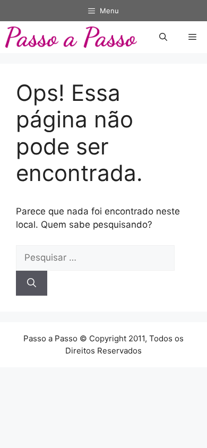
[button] (163, 37)
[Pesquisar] (31, 283)
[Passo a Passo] (71, 37)
